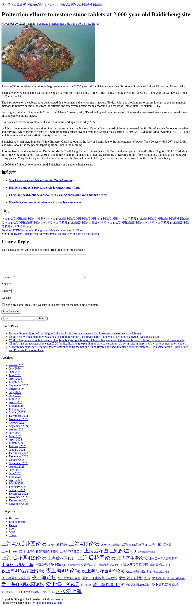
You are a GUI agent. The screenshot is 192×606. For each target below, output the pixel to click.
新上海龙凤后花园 (69, 578)
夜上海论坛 (44, 577)
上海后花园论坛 (157, 218)
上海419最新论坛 (38, 218)
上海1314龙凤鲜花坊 (134, 544)
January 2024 (17, 449)
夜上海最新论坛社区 (16, 578)
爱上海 (147, 578)
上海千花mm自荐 (14, 551)
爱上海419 (159, 578)
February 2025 (17, 409)
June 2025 (15, 395)
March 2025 (16, 405)
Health (71, 23)
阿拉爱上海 (24, 226)
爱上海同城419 (106, 584)
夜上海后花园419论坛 (64, 222)
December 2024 (18, 415)
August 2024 (16, 429)
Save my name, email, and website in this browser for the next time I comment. (52, 304)
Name (6, 283)
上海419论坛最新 (110, 544)
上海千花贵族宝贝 (71, 551)
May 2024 (15, 436)
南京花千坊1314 (160, 564)
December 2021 (18, 500)
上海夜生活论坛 (178, 218)
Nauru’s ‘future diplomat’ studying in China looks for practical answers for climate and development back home (75, 333)
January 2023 (17, 490)
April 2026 (15, 378)
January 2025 (17, 412)
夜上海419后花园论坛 (16, 222)
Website (6, 297)
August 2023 (16, 466)
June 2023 (15, 473)
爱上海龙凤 (7, 592)
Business (42, 23)
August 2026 (16, 365)
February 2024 (17, 446)
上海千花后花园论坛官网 (42, 551)
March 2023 (16, 483)
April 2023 (15, 480)
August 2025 (16, 388)
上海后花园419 (112, 218)
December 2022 (18, 493)
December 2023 (18, 453)
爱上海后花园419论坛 (166, 222)
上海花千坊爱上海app (50, 565)
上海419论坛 (58, 218)
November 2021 (18, 503)
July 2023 (15, 470)
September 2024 (18, 426)
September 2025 (18, 385)
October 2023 (17, 459)
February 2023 (17, 486)
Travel (95, 23)
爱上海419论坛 (142, 222)
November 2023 (18, 456)
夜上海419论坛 (40, 222)
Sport (79, 23)
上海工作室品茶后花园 (163, 558)
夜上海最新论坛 (161, 571)
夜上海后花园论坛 (139, 571)
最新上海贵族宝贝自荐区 (99, 578)
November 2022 (18, 497)
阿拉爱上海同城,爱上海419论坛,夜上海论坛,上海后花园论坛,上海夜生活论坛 (52, 4)
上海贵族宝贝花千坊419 (82, 564)
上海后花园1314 (91, 218)
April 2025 (15, 402)
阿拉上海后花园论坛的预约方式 (34, 591)
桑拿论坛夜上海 (130, 578)
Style (87, 23)
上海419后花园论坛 (14, 218)
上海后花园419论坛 (134, 218)
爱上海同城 (86, 585)
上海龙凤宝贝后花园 (134, 565)
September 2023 (18, 463)
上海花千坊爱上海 (17, 564)
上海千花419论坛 (160, 544)
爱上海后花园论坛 (165, 585)
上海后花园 (73, 218)
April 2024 (15, 439)
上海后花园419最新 (146, 552)
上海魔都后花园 (108, 564)
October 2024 (17, 422)
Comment (8, 277)
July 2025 (15, 392)
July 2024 (15, 432)
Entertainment (57, 23)
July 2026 (15, 368)
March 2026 (16, 382)
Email (6, 290)
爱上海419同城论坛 (91, 222)
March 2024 (16, 442)
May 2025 (15, 398)
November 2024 (18, 419)
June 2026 (15, 371)
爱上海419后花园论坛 (118, 222)
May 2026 (15, 375)
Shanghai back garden (48, 602)
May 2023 (15, 476)
